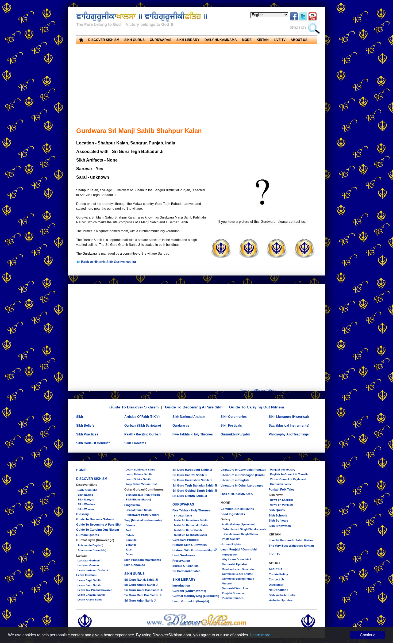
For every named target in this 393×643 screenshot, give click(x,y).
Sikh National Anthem (188, 417)
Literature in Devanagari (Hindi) (243, 475)
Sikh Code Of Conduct (93, 443)
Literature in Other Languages (242, 485)
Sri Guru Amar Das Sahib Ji (143, 590)
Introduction (181, 585)
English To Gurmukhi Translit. (289, 474)
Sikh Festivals (231, 425)
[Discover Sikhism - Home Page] (197, 625)
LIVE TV (280, 40)
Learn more (260, 635)
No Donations (278, 589)
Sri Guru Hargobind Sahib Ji (192, 469)
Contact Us (276, 579)
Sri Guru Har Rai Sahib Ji (189, 475)
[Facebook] (294, 20)
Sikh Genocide (134, 565)
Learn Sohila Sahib (138, 479)
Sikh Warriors (86, 504)
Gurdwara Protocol (185, 539)
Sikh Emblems (135, 443)
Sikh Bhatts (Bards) (138, 499)
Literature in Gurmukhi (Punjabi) (243, 469)
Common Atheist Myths (237, 508)
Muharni (227, 583)
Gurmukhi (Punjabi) (235, 434)
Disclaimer (276, 584)
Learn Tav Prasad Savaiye (95, 589)
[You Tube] (312, 20)
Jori (128, 530)
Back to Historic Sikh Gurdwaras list (108, 262)
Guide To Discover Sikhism (134, 407)
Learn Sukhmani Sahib (140, 469)
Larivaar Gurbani (89, 560)
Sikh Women (86, 509)
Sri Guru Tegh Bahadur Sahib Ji (194, 485)
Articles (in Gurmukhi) (92, 550)
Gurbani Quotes (87, 535)
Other (129, 554)
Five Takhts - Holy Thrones (192, 434)
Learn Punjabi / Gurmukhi (239, 549)
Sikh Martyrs (86, 499)
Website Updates (280, 600)
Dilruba (130, 525)
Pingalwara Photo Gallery (142, 514)
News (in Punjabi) (281, 504)
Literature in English (235, 480)
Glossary (82, 514)
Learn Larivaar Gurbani (93, 570)
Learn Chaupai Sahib (91, 594)
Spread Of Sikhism (185, 565)
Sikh (79, 417)
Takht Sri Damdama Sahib (190, 520)
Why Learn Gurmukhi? (236, 559)
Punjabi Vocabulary (282, 469)
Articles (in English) (90, 545)
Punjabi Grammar (233, 593)
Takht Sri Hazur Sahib (188, 530)
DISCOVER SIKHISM (91, 479)
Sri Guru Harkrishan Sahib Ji (192, 480)
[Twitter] (303, 20)
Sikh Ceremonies (234, 417)
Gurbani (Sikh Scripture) (142, 425)
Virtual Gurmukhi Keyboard (288, 479)
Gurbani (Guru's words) (189, 590)
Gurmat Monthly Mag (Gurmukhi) (195, 596)
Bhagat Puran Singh (139, 509)
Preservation (181, 560)
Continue (367, 635)
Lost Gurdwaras (183, 555)
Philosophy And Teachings (289, 434)
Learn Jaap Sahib (89, 585)
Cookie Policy (278, 574)
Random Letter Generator (238, 569)
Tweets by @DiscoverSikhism (258, 390)
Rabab (130, 535)
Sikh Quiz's (277, 510)
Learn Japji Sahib (89, 580)
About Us (275, 569)
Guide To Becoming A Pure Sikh (194, 407)
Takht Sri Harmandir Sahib (191, 525)
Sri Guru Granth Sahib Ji (189, 495)
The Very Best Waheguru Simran (291, 545)
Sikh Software (278, 520)
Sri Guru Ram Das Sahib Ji (142, 595)
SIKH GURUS (134, 574)
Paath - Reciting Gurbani (142, 434)
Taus (129, 549)
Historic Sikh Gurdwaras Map (193, 550)
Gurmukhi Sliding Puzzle (238, 578)
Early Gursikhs (87, 489)
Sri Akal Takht (183, 515)
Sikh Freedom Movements (142, 559)
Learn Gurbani (86, 575)
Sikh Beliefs (85, 425)
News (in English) (281, 499)
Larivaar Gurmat (88, 565)
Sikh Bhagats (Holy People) (143, 494)
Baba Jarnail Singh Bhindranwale (244, 529)
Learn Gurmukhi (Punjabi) (190, 601)
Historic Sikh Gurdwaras (189, 544)
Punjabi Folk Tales (281, 489)
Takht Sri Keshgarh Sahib (190, 534)
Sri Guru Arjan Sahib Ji (140, 600)
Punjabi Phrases (233, 597)
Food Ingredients (233, 514)
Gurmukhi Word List (235, 588)
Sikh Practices (87, 434)
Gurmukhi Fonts (280, 484)
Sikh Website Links (282, 595)
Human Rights (231, 544)
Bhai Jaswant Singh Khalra (240, 534)
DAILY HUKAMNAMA (221, 40)
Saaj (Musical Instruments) (289, 425)
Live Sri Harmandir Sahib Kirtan (291, 540)
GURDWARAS (183, 504)
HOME (81, 470)
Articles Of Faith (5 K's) (142, 417)
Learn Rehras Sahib (139, 474)
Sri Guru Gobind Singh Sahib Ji (194, 490)
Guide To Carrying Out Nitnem (256, 407)
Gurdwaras (180, 425)
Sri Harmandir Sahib (186, 571)
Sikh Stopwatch (280, 525)
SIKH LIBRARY (183, 579)
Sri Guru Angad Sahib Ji (141, 584)
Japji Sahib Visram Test (141, 484)
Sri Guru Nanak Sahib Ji (141, 579)
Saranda (131, 539)
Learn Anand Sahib (90, 599)
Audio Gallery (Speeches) (238, 524)
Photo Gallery (231, 538)
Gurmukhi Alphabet (234, 564)
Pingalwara (132, 505)
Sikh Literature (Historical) (289, 417)
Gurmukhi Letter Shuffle (237, 573)
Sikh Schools (278, 515)
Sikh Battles (85, 494)
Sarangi (131, 544)
